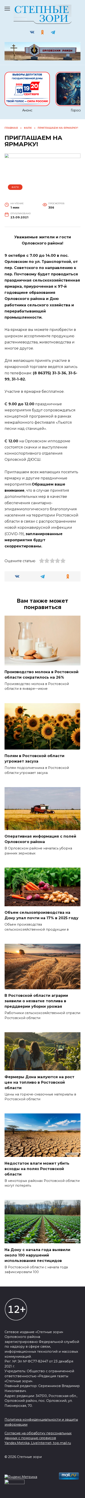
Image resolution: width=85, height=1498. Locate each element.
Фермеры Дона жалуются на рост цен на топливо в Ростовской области (39, 1082)
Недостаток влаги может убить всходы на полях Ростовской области (37, 1168)
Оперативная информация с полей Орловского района (40, 839)
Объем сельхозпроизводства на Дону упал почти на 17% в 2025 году (41, 915)
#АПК (15, 187)
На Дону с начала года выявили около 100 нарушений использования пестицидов (37, 1255)
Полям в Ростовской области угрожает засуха (34, 758)
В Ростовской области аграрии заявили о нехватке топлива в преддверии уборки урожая (36, 1001)
